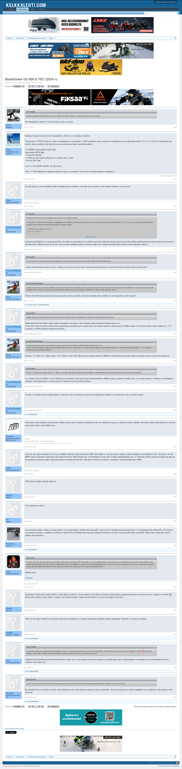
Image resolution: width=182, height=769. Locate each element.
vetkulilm (30, 305)
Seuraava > (55, 86)
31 (29, 86)
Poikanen (34, 82)
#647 (175, 334)
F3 (25, 305)
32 (33, 86)
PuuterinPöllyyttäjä (13, 229)
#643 (175, 206)
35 (42, 86)
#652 (175, 474)
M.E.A (8, 125)
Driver (8, 297)
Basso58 (9, 693)
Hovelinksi (10, 544)
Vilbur (8, 200)
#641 (175, 127)
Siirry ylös (172, 763)
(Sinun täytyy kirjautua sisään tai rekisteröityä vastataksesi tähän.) (155, 706)
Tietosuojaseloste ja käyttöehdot (168, 766)
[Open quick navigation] (175, 38)
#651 (175, 447)
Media (33, 9)
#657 (175, 610)
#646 (175, 301)
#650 (175, 410)
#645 (175, 272)
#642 (175, 179)
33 (36, 86)
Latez (8, 572)
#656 (175, 587)
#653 (175, 497)
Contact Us (151, 763)
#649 (175, 386)
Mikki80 (9, 633)
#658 (175, 634)
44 (49, 86)
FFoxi (8, 150)
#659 (175, 667)
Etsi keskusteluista (11, 12)
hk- (7, 520)
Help (158, 763)
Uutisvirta (11, 9)
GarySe (9, 495)
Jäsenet (41, 9)
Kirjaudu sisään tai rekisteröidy (165, 2)
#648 (175, 361)
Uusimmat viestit (25, 12)
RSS (177, 763)
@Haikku (29, 578)
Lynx (15, 82)
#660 (175, 697)
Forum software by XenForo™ (21, 766)
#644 (175, 249)
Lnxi (8, 661)
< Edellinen (17, 86)
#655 (175, 545)
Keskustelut (22, 9)
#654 (175, 521)
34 (39, 86)
